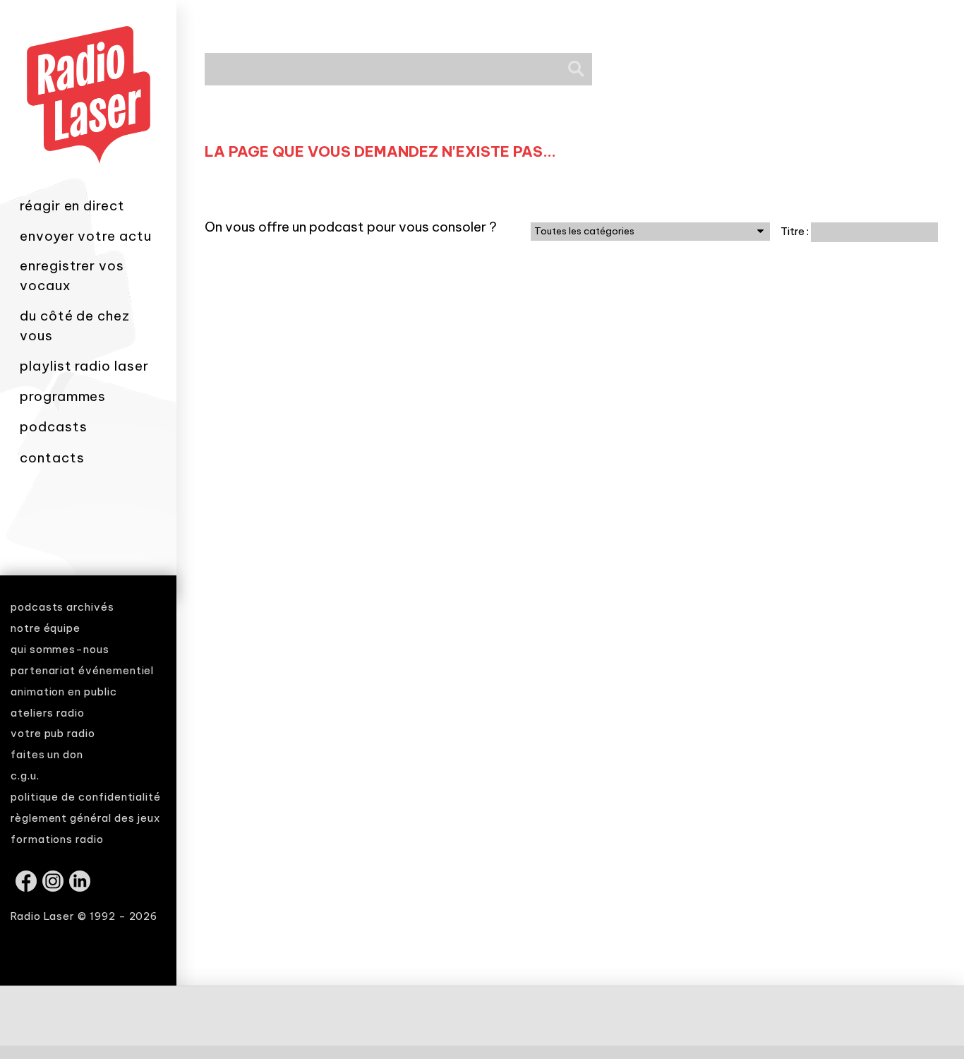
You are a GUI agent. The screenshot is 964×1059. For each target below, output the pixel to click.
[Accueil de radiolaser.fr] (88, 184)
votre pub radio (53, 733)
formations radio (57, 839)
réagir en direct (72, 205)
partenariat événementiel (82, 670)
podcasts (53, 426)
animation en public (64, 691)
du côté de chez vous (75, 325)
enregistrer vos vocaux (72, 275)
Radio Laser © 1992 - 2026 (84, 916)
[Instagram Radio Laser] (54, 888)
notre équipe (45, 628)
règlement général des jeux (85, 818)
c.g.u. (25, 775)
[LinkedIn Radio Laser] (80, 888)
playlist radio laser (84, 365)
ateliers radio (48, 712)
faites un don (47, 754)
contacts (52, 457)
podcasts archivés (62, 607)
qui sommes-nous (60, 649)
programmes (63, 396)
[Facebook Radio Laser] (27, 888)
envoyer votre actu (86, 235)
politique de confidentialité (86, 796)
